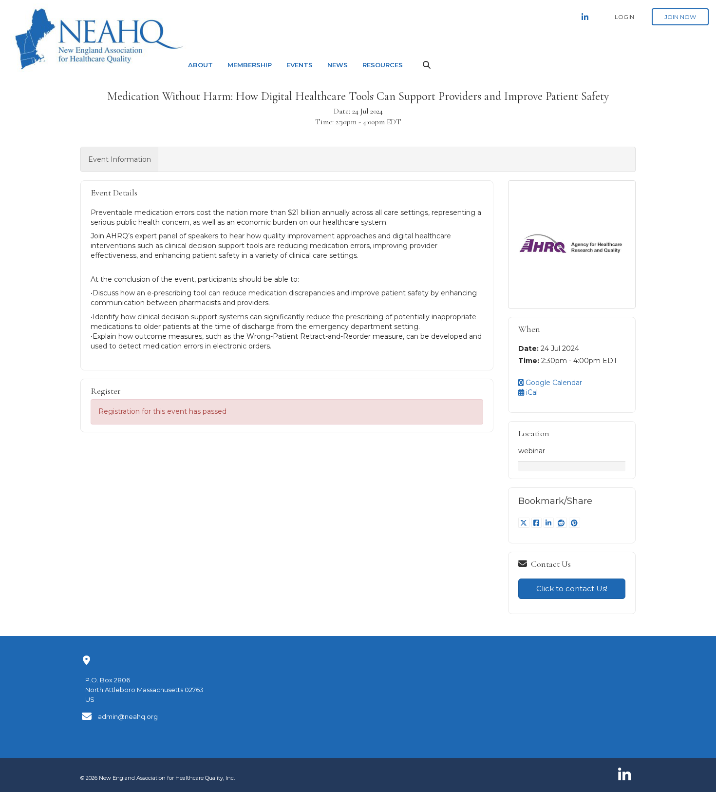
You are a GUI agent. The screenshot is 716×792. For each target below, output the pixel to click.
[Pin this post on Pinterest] (574, 523)
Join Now (680, 16)
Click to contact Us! (571, 588)
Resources (382, 65)
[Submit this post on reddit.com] (562, 523)
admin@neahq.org (128, 716)
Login (624, 16)
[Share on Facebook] (537, 523)
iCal (531, 392)
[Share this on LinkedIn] (550, 523)
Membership (249, 65)
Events (299, 65)
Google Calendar (553, 382)
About (200, 65)
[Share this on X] (524, 523)
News (337, 65)
